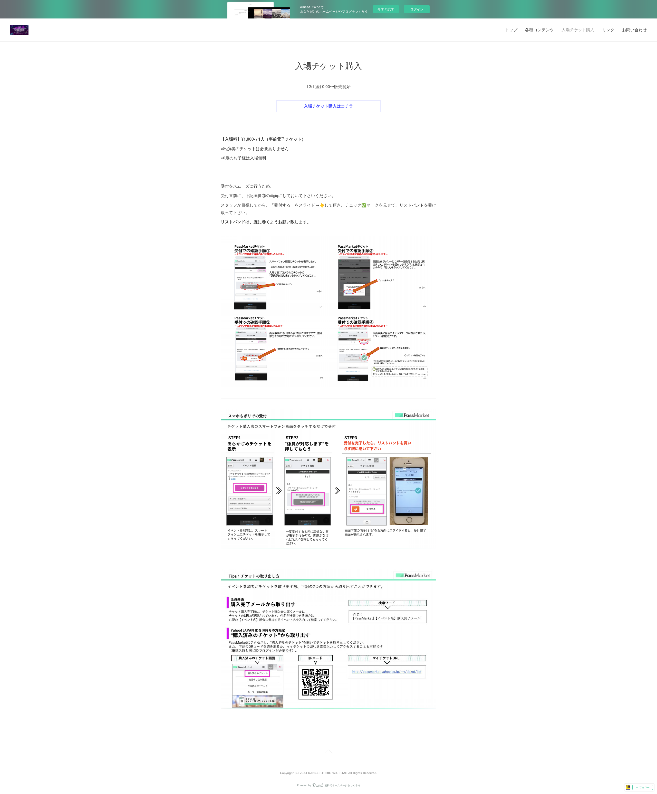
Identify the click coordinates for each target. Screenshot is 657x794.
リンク (608, 30)
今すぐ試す (386, 8)
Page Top (328, 752)
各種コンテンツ (539, 30)
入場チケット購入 (578, 30)
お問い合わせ (634, 30)
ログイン (416, 9)
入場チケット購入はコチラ (328, 106)
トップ (511, 30)
